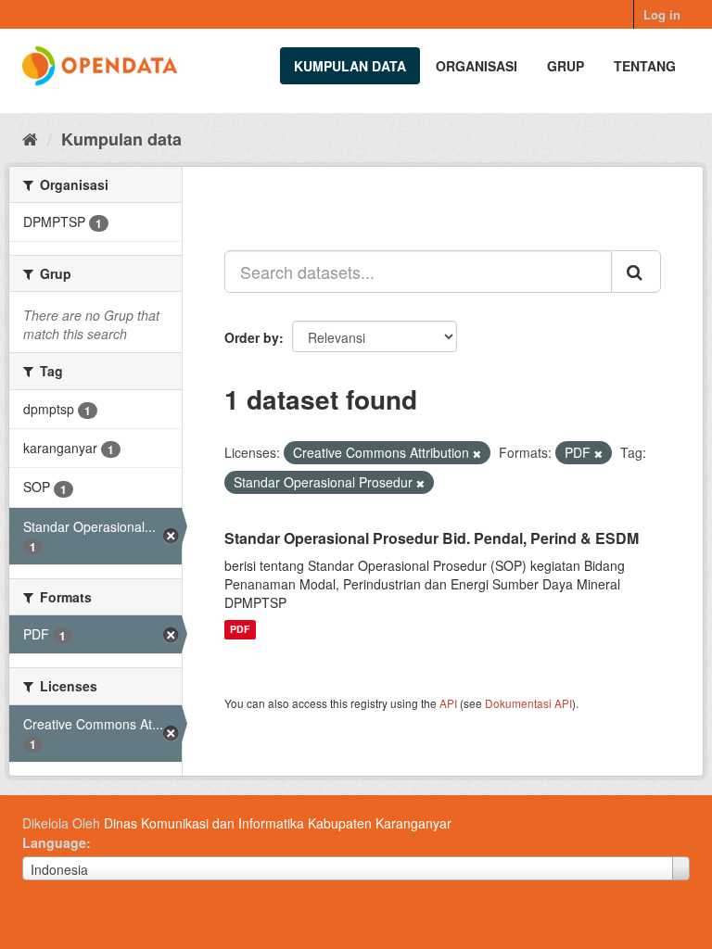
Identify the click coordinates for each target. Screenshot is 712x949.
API (448, 703)
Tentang (645, 66)
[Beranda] (30, 138)
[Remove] (477, 453)
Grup (565, 66)
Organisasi (476, 66)
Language (54, 842)
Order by (251, 337)
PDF (239, 630)
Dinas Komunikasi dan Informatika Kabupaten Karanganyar (277, 823)
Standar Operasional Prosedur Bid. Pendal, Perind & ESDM (431, 538)
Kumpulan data (350, 66)
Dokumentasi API (528, 703)
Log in (661, 14)
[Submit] (636, 271)
